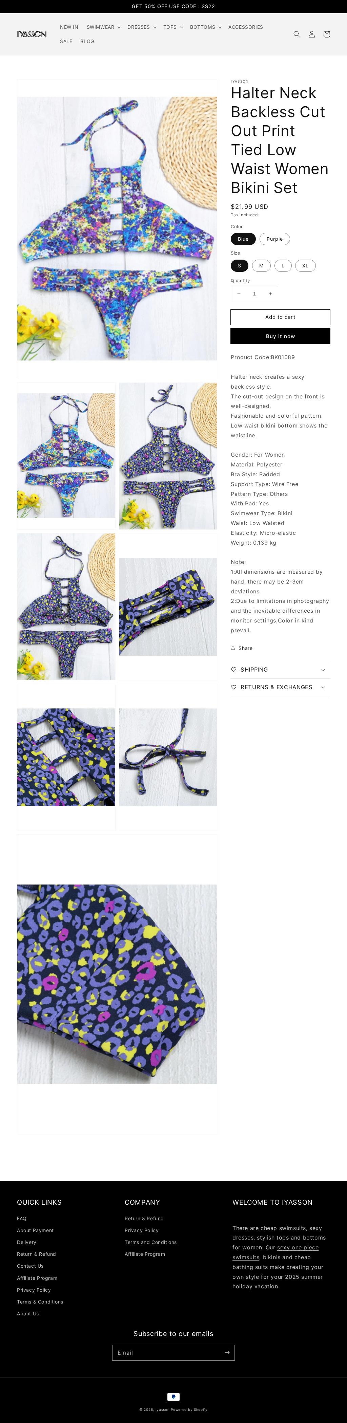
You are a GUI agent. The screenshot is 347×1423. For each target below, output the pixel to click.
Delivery (27, 1242)
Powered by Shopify (189, 1409)
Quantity (240, 280)
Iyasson (163, 1409)
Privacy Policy (34, 1290)
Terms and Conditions (151, 1242)
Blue (243, 239)
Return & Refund (36, 1254)
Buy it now (280, 336)
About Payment (35, 1230)
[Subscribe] (227, 1352)
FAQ (22, 1218)
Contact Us (30, 1266)
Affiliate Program (37, 1278)
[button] (296, 34)
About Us (28, 1313)
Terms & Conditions (40, 1302)
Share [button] (245, 648)
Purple (275, 239)
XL (305, 265)
